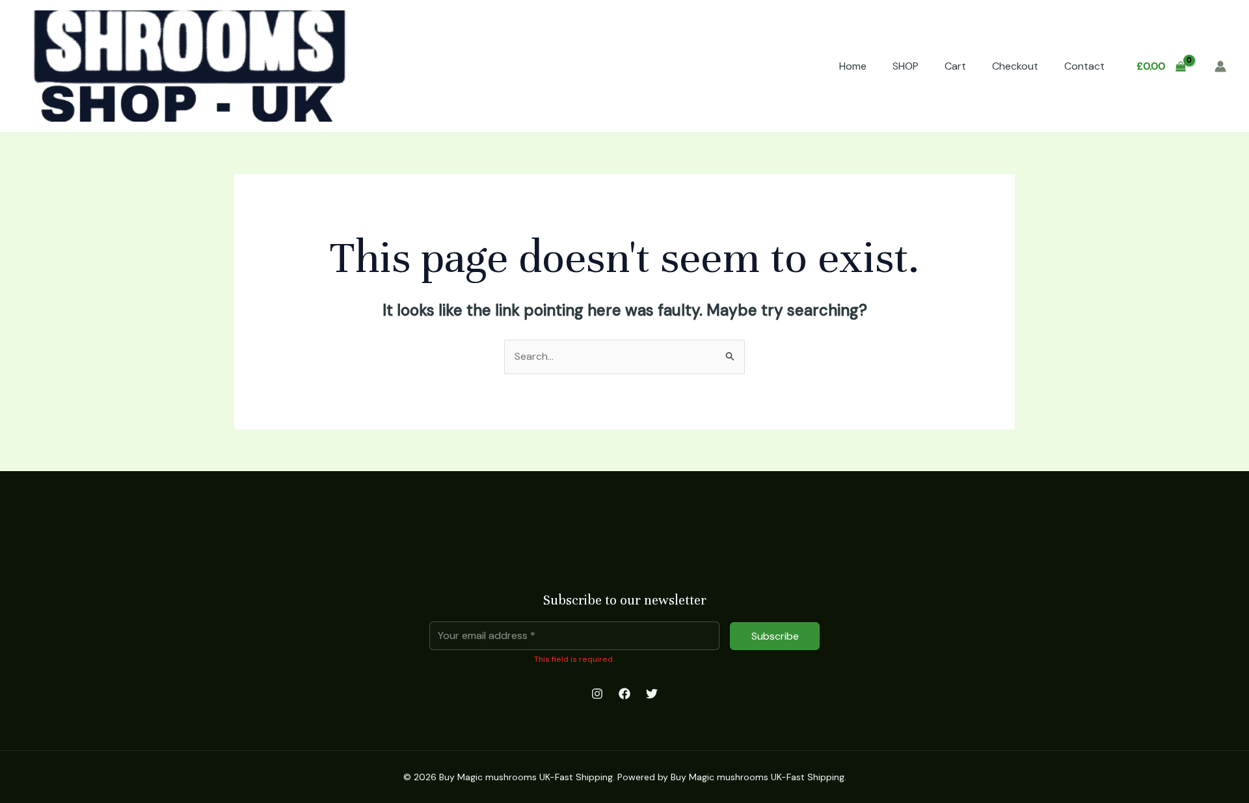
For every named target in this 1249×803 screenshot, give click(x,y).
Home (852, 66)
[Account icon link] (1220, 66)
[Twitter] (652, 694)
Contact (1084, 66)
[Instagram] (597, 694)
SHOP (906, 66)
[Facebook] (624, 694)
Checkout (1015, 66)
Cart (955, 66)
